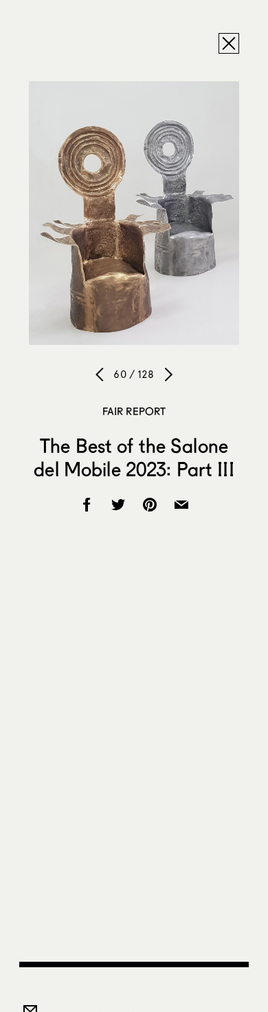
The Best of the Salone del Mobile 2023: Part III (134, 457)
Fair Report (134, 411)
